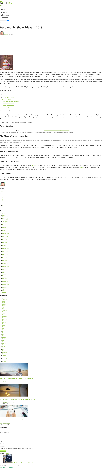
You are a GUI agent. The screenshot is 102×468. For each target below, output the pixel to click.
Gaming (3, 329)
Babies (3, 301)
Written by (6, 34)
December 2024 (5, 233)
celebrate (81, 167)
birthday (34, 165)
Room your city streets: (8, 105)
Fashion (4, 11)
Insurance (4, 337)
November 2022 (5, 268)
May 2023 (4, 259)
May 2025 (4, 227)
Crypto (3, 311)
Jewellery (4, 338)
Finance (3, 325)
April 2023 (4, 260)
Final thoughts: (7, 107)
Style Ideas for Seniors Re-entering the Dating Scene (16, 378)
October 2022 (5, 269)
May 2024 (4, 240)
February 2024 (5, 245)
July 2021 (4, 292)
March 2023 (4, 262)
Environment (5, 320)
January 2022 (5, 283)
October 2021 (5, 287)
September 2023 (5, 252)
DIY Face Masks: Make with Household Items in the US (16, 420)
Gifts (1, 22)
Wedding (4, 361)
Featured (4, 323)
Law (3, 340)
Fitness (3, 326)
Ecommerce (4, 316)
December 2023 (5, 248)
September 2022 (5, 271)
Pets (3, 349)
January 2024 (5, 246)
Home (3, 8)
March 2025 (4, 228)
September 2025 (5, 221)
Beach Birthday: (7, 99)
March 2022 (4, 280)
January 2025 (5, 231)
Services (4, 353)
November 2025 (5, 218)
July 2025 (4, 224)
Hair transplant (5, 332)
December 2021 (5, 284)
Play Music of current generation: (11, 101)
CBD (3, 307)
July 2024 (4, 237)
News (3, 346)
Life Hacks (4, 341)
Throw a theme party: (8, 103)
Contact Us (5, 17)
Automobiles (4, 299)
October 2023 (5, 251)
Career (3, 305)
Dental (3, 314)
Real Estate (4, 352)
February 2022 (5, 281)
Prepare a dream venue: (9, 97)
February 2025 (5, 230)
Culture (3, 313)
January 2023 (5, 265)
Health (3, 334)
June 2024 (4, 239)
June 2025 (4, 225)
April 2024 (4, 242)
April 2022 (4, 278)
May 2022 (4, 277)
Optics (3, 347)
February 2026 (5, 216)
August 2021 (5, 290)
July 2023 (4, 255)
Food (3, 328)
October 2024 (5, 236)
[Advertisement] (51, 46)
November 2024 (5, 234)
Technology (5, 12)
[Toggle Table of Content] (1, 94)
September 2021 (5, 289)
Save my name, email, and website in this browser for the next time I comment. (17, 448)
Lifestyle (4, 22)
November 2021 (5, 286)
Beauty (3, 302)
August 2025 (5, 222)
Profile (1, 191)
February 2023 (5, 263)
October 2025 (5, 219)
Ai (2, 14)
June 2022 (4, 275)
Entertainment (6, 15)
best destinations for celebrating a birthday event (56, 130)
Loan (3, 344)
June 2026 (4, 213)
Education (4, 317)
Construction (4, 310)
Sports (3, 356)
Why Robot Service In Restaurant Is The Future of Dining (23, 462)
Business (4, 9)
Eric (1, 381)
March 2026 (4, 215)
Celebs (3, 308)
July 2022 (4, 274)
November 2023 (5, 249)
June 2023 (4, 257)
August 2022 (5, 272)
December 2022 (5, 266)
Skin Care (4, 355)
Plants (3, 350)
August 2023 (5, 254)
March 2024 (4, 243)
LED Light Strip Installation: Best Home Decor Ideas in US (17, 399)
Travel (3, 359)
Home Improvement (6, 335)
